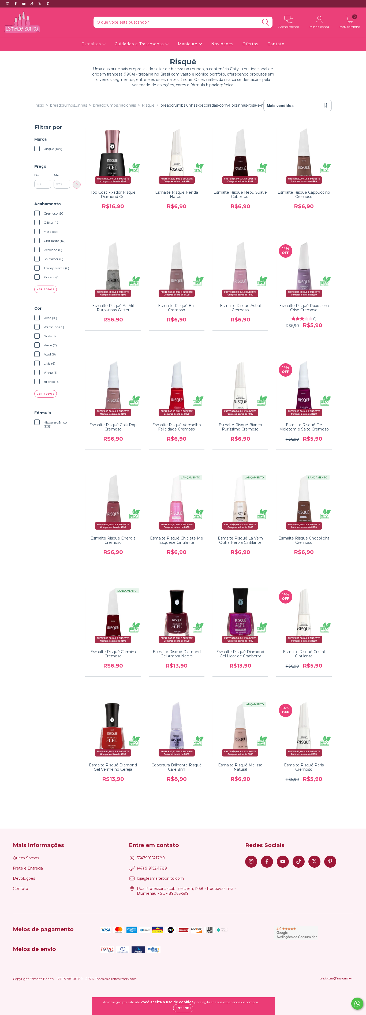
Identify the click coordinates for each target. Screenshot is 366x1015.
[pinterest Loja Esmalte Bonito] (47, 3)
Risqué (148, 105)
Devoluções (24, 878)
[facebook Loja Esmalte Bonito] (16, 3)
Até (56, 175)
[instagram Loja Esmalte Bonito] (8, 3)
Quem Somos (26, 858)
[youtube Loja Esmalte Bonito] (24, 3)
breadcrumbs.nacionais (114, 105)
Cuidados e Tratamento (140, 44)
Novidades (222, 44)
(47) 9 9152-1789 (152, 868)
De (36, 175)
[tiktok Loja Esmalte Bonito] (32, 3)
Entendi (183, 1008)
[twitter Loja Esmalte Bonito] (40, 3)
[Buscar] (265, 22)
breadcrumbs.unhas (68, 105)
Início (39, 105)
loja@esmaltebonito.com (160, 878)
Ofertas (250, 44)
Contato (276, 44)
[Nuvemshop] (336, 979)
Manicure (188, 44)
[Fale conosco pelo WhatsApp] (357, 1004)
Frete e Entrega (28, 868)
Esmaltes (91, 44)
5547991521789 (151, 858)
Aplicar (77, 185)
